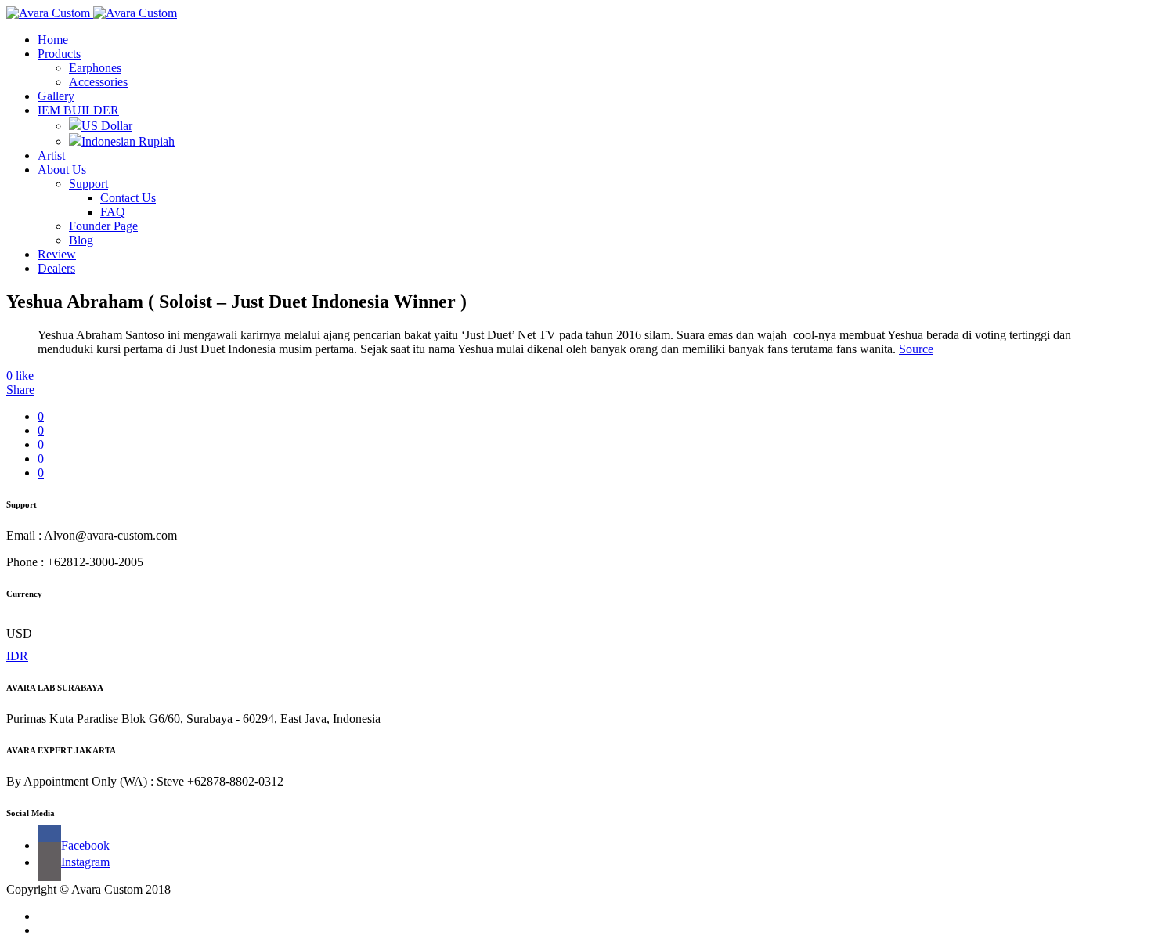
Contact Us (128, 197)
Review (57, 254)
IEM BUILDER (78, 110)
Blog (81, 240)
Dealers (56, 268)
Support (88, 183)
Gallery (56, 96)
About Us (62, 169)
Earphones (95, 67)
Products (59, 53)
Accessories (98, 81)
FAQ (112, 212)
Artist (51, 155)
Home (53, 39)
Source (916, 349)
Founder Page (103, 226)
